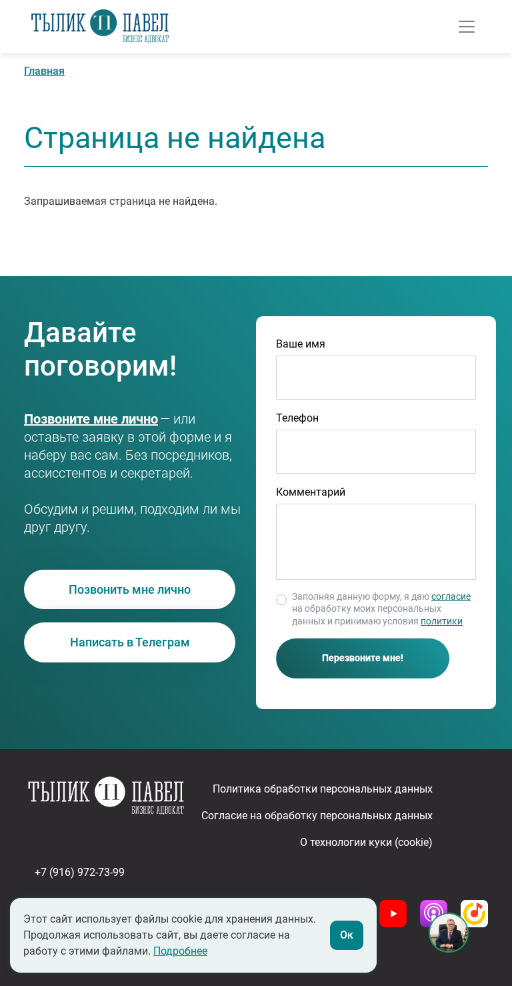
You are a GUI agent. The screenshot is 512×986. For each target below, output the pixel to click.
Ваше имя (300, 344)
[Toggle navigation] (466, 26)
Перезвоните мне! (362, 657)
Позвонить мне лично (130, 589)
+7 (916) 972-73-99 (74, 419)
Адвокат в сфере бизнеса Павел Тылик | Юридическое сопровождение (100, 26)
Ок (346, 935)
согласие (451, 596)
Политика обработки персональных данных (323, 789)
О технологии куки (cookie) (366, 842)
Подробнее (180, 951)
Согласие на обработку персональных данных (317, 815)
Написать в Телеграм (130, 642)
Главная (44, 71)
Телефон (297, 418)
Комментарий (310, 492)
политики (442, 621)
